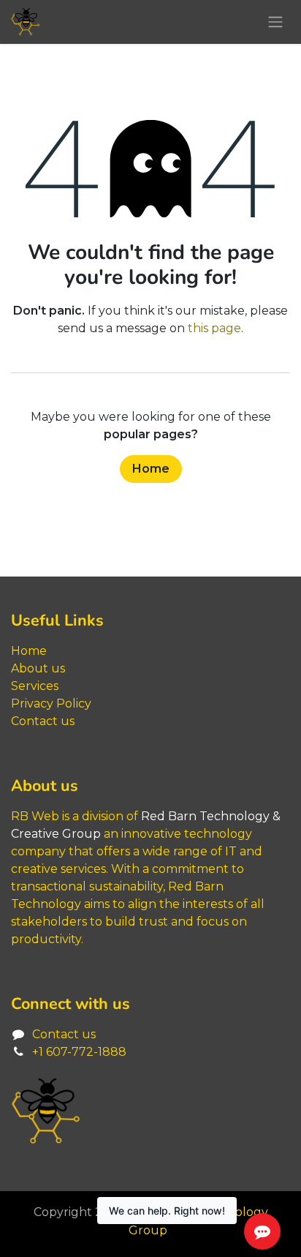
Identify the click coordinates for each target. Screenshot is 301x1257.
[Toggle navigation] (275, 22)
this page (214, 328)
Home (150, 469)
